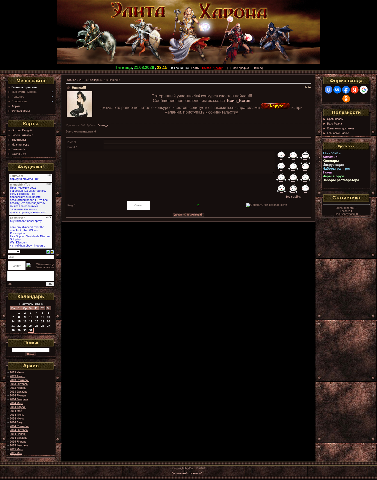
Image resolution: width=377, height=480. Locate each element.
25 (36, 325)
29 (19, 330)
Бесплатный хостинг (185, 473)
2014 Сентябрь (19, 426)
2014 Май (16, 410)
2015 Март (16, 449)
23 (24, 325)
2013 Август (17, 376)
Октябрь (94, 79)
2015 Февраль (19, 445)
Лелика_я (103, 125)
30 (24, 330)
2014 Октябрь (19, 430)
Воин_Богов (238, 100)
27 (48, 325)
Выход (258, 67)
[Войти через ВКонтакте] (337, 90)
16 (24, 321)
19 (42, 321)
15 (19, 321)
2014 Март (16, 403)
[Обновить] (48, 251)
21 (13, 325)
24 (30, 325)
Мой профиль (241, 67)
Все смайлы (293, 196)
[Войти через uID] (328, 90)
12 (42, 317)
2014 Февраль (19, 399)
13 (48, 317)
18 (36, 321)
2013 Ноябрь (18, 387)
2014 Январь (18, 395)
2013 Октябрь (19, 383)
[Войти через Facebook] (346, 90)
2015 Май (16, 453)
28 (13, 330)
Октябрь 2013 (31, 303)
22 (19, 325)
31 (30, 330)
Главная (71, 79)
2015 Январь (18, 441)
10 (30, 317)
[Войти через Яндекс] (355, 90)
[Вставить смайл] (52, 251)
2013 (82, 79)
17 (30, 321)
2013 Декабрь (18, 391)
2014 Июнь (17, 414)
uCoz (202, 473)
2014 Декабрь (18, 437)
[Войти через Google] (364, 90)
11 (36, 317)
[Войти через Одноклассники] (346, 99)
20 (48, 321)
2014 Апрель (18, 406)
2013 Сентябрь (19, 380)
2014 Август (17, 422)
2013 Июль (17, 372)
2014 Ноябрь (18, 433)
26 (42, 325)
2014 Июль (17, 418)
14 (13, 321)
